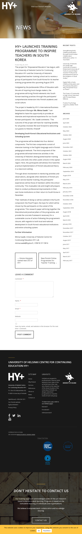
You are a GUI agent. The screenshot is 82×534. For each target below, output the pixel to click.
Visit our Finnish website (41, 6)
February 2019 (67, 188)
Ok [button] (39, 531)
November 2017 (68, 232)
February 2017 (67, 260)
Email (17, 309)
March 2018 (66, 220)
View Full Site (42, 438)
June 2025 (66, 119)
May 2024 (66, 131)
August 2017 (67, 240)
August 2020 (67, 159)
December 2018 (68, 196)
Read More (47, 531)
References (31, 388)
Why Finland (32, 382)
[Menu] (79, 3)
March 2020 (66, 163)
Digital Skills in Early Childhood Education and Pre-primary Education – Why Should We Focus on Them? (71, 85)
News (30, 395)
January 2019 (67, 192)
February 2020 (67, 167)
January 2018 (67, 224)
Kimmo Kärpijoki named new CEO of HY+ (25, 260)
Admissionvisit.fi (47, 413)
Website (18, 316)
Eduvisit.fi (45, 407)
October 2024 (67, 127)
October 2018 (67, 204)
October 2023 (67, 135)
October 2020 (67, 155)
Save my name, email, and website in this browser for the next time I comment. (36, 327)
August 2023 (67, 139)
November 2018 (68, 200)
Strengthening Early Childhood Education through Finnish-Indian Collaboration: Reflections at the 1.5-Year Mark (70, 55)
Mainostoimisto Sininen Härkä (26, 434)
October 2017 (67, 236)
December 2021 (68, 147)
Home (30, 379)
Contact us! (41, 520)
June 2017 (66, 244)
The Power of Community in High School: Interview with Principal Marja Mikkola (71, 96)
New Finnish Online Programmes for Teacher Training (49, 260)
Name (18, 301)
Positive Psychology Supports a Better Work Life (70, 105)
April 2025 (66, 123)
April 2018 (66, 216)
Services (30, 385)
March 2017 (66, 256)
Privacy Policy (12, 407)
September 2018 (68, 208)
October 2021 (67, 151)
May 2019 (66, 179)
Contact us (31, 398)
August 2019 (67, 175)
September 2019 (68, 171)
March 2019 (66, 184)
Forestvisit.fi (45, 410)
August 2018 (67, 212)
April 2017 (66, 252)
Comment (19, 279)
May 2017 (66, 248)
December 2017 (68, 228)
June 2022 (66, 143)
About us (31, 391)
